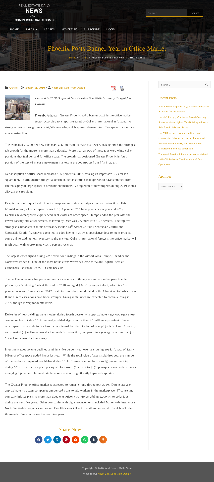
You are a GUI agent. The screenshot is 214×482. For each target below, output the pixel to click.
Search (195, 13)
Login (110, 29)
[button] (38, 439)
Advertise (69, 29)
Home (14, 29)
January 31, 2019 (35, 87)
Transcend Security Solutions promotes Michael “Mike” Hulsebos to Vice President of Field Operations (183, 159)
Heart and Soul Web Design (68, 87)
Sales (29, 29)
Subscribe (92, 29)
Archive (13, 87)
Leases (49, 29)
